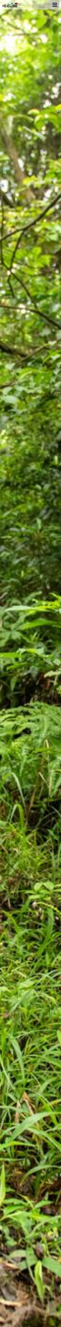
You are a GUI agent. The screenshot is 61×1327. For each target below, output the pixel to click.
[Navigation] (55, 4)
